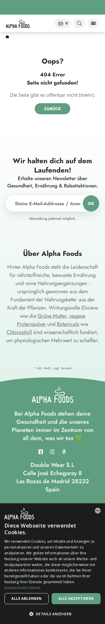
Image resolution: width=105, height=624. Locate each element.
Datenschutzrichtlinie (22, 587)
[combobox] (98, 511)
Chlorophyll (19, 332)
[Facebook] (40, 451)
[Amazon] (64, 451)
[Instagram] (52, 451)
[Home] (7, 37)
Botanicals (68, 324)
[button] (52, 613)
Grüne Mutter (52, 316)
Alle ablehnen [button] (26, 598)
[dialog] (52, 563)
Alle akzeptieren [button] (76, 598)
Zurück (52, 109)
